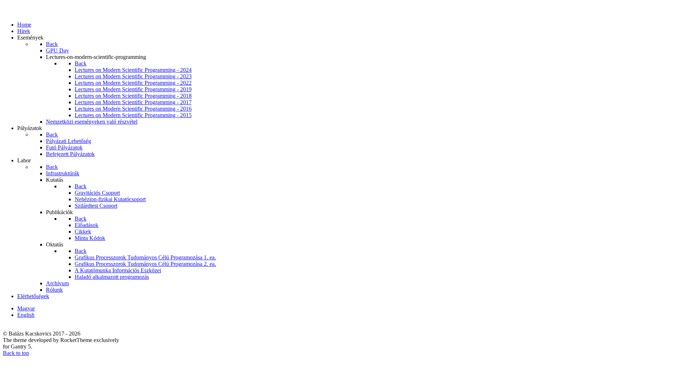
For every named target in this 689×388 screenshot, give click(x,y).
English (25, 315)
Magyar (26, 308)
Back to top (16, 353)
